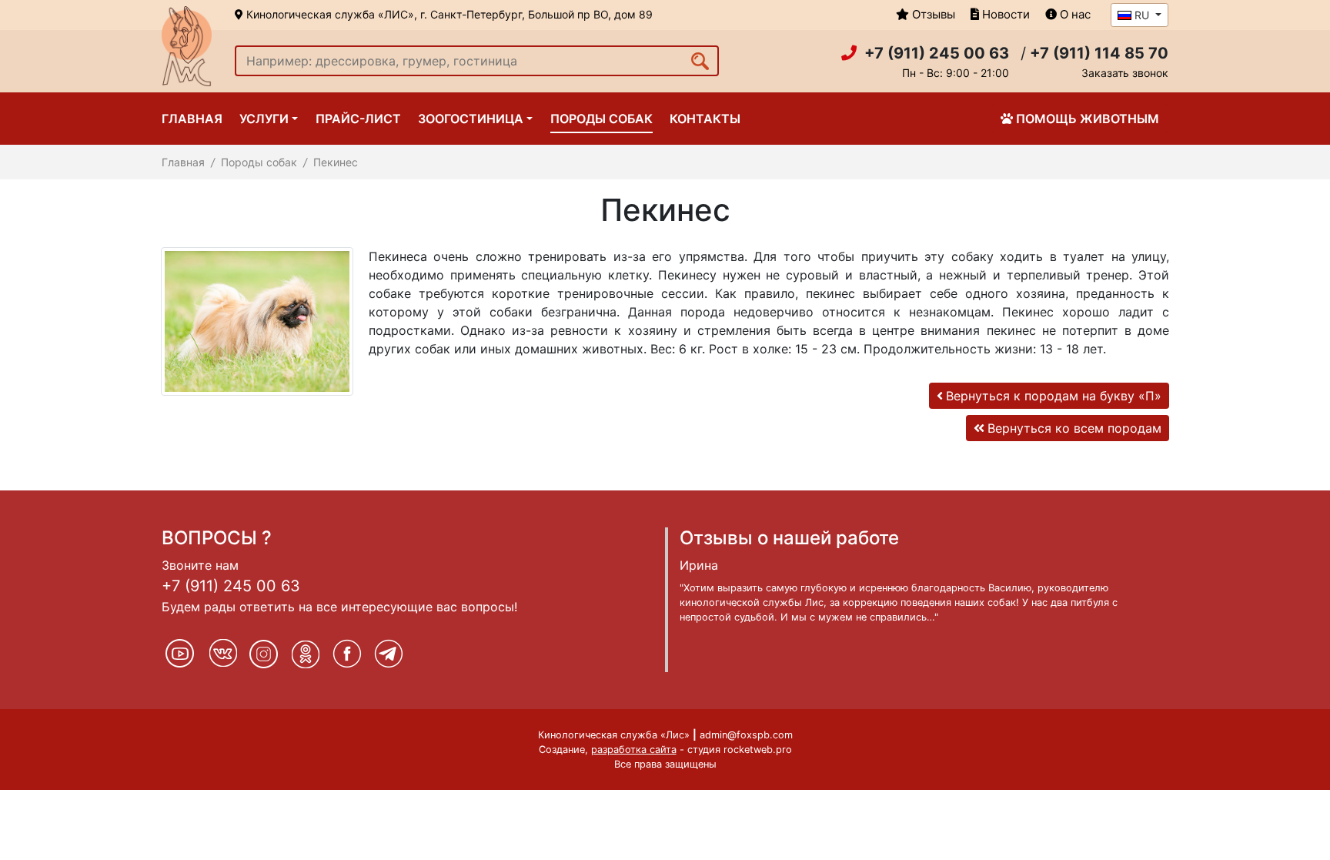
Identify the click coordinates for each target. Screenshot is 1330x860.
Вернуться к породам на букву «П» (1053, 395)
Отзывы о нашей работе (789, 538)
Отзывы (932, 14)
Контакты (705, 118)
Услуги (264, 118)
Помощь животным (1087, 118)
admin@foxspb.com (746, 735)
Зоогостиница (470, 118)
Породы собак (601, 118)
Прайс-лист (358, 118)
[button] (1139, 15)
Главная (192, 118)
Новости (1004, 14)
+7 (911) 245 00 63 (231, 586)
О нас (1074, 14)
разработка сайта (634, 749)
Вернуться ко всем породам (1074, 428)
